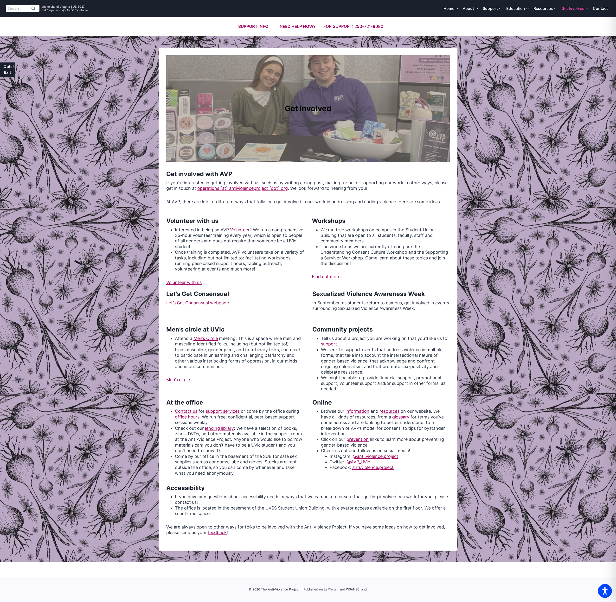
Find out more (326, 276)
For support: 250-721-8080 (353, 26)
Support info (253, 26)
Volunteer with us (184, 282)
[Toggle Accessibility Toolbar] (604, 591)
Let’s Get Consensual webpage (197, 302)
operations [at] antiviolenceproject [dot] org (242, 188)
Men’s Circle (205, 338)
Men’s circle (178, 379)
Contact (600, 8)
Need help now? (297, 26)
